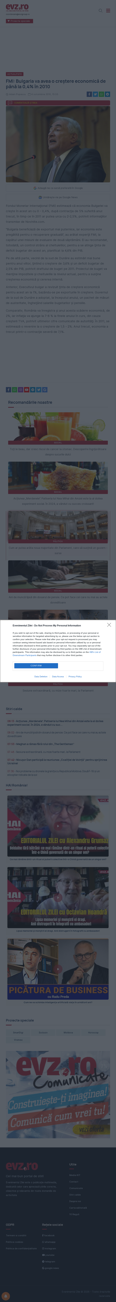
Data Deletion (40, 676)
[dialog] (58, 651)
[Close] (110, 626)
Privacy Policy (75, 676)
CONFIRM (36, 666)
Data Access (58, 676)
